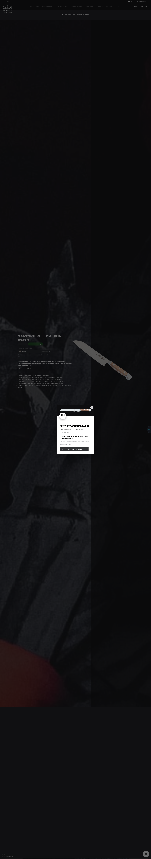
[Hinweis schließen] (91, 407)
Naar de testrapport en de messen (73, 449)
